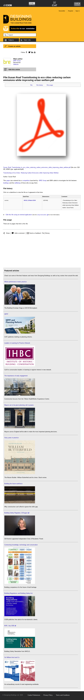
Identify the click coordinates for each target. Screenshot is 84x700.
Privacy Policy (48, 695)
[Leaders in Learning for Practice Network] (19, 366)
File (31, 85)
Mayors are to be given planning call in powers (19, 405)
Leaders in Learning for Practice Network (17, 343)
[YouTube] (34, 52)
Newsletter (62, 11)
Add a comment (20, 233)
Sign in (77, 11)
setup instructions (41, 214)
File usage (50, 85)
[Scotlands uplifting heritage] (19, 680)
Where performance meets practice (15, 282)
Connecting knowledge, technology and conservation (21, 545)
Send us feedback (35, 233)
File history (39, 85)
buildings (6, 183)
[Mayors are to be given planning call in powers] (19, 428)
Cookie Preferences (34, 695)
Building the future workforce (13, 483)
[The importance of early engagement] (19, 395)
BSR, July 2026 (9, 625)
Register (70, 11)
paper (8, 180)
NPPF (6, 314)
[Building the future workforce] (19, 503)
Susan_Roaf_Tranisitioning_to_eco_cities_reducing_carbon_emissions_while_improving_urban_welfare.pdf (37, 167)
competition (26, 180)
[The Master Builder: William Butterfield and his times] (19, 473)
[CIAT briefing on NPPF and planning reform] (19, 333)
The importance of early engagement (16, 376)
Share (8, 233)
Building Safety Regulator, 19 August (16, 513)
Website (15, 64)
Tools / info (27, 40)
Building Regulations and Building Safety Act (18, 593)
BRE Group (17, 60)
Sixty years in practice (11, 437)
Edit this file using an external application (19, 214)
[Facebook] (26, 52)
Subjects (11, 40)
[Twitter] (29, 52)
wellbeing (17, 183)
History (47, 233)
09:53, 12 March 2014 (30, 200)
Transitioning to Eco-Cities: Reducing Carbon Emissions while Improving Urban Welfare (31, 173)
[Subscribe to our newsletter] (19, 31)
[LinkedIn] (31, 52)
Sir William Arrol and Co (11, 657)
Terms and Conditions (63, 695)
